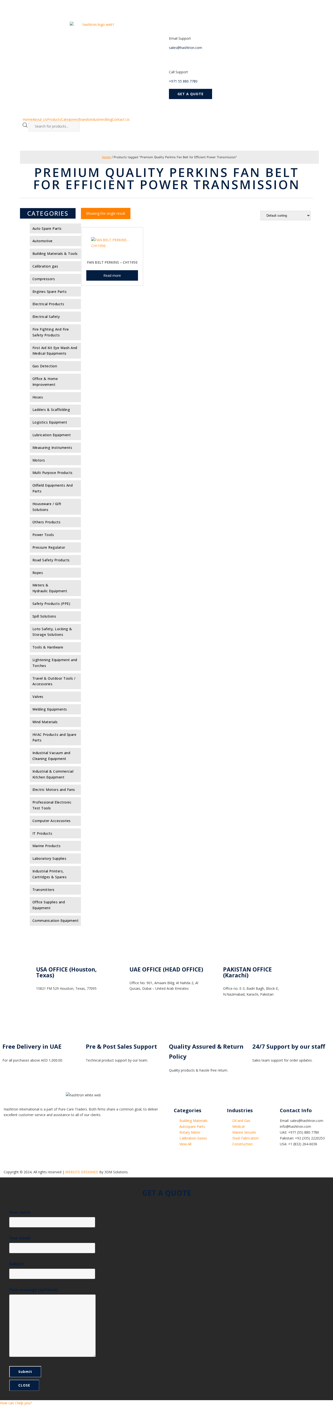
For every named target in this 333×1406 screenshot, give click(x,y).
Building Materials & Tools (55, 253)
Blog (108, 119)
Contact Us (121, 119)
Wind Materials (45, 722)
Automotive (42, 241)
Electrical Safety (46, 316)
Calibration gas (45, 266)
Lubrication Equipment (51, 435)
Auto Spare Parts (47, 228)
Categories (69, 119)
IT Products (42, 833)
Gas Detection (44, 366)
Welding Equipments (49, 709)
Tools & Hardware (47, 647)
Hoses (37, 397)
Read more (112, 275)
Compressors (43, 279)
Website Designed (81, 1172)
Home (27, 119)
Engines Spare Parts (49, 291)
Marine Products (46, 845)
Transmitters (43, 889)
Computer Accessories (51, 820)
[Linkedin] (36, 1134)
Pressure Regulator (48, 547)
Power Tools (43, 534)
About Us (39, 119)
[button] (190, 94)
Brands (83, 119)
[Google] (23, 1134)
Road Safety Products (51, 560)
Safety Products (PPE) (51, 603)
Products (54, 119)
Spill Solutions (44, 616)
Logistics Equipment (49, 422)
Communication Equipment (55, 920)
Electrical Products (48, 304)
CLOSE (24, 1385)
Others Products (46, 522)
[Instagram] (49, 1134)
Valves (37, 696)
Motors (38, 460)
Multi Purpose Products (52, 472)
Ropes (37, 572)
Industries (97, 119)
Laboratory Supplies (49, 858)
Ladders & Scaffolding (51, 409)
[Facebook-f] (10, 1134)
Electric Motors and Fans (53, 789)
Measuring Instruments (52, 447)
